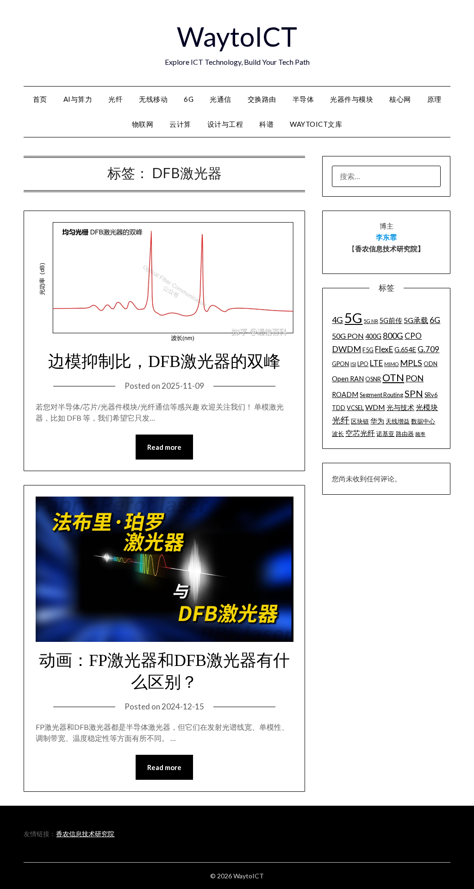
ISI (353, 364)
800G (393, 335)
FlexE (384, 349)
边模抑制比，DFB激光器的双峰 (164, 361)
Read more (164, 447)
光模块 (427, 407)
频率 (420, 434)
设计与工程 (225, 124)
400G (373, 336)
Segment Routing (381, 394)
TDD (338, 407)
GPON (340, 363)
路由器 (405, 433)
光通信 (220, 99)
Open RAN (348, 379)
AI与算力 (78, 99)
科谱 (266, 124)
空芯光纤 (360, 433)
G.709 (428, 349)
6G (188, 99)
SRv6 (430, 394)
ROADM (345, 394)
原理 (434, 99)
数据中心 (423, 421)
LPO (362, 363)
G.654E (405, 350)
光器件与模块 (351, 99)
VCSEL (355, 407)
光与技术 (400, 407)
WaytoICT (237, 36)
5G (353, 318)
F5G (368, 350)
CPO (413, 336)
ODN (430, 363)
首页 (40, 99)
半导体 (303, 99)
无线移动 (153, 99)
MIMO (391, 364)
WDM (375, 407)
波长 (338, 433)
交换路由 (262, 99)
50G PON (348, 335)
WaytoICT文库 (316, 124)
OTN (393, 378)
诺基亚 (385, 433)
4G (337, 320)
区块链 (360, 421)
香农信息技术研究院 (85, 834)
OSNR (373, 379)
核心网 (400, 99)
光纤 (115, 99)
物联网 (143, 124)
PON (414, 378)
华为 (377, 421)
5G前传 (391, 320)
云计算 (180, 124)
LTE (376, 363)
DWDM (346, 349)
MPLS (411, 363)
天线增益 (398, 421)
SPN (414, 393)
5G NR (371, 321)
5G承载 (416, 320)
